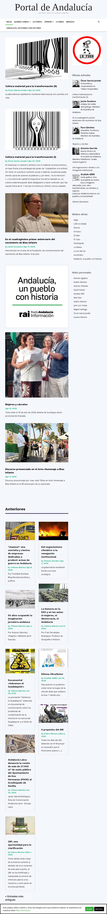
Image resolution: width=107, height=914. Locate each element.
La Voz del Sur (80, 251)
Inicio (9, 22)
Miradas (70, 22)
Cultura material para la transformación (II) (31, 86)
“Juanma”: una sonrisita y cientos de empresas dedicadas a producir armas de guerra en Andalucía (20, 555)
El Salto (77, 235)
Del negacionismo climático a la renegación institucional (51, 552)
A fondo (60, 22)
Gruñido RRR (79, 294)
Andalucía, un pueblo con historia (23, 28)
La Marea (78, 247)
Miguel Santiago (80, 309)
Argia (76, 220)
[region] (87, 50)
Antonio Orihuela (81, 286)
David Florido (79, 290)
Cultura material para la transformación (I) (30, 157)
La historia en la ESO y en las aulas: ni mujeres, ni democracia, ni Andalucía (52, 615)
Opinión (48, 22)
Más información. (23, 910)
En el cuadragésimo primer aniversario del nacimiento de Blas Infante (30, 241)
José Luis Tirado (80, 305)
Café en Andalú (80, 224)
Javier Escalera (15, 247)
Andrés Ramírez (80, 282)
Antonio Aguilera (81, 278)
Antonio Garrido (51, 561)
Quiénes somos (21, 22)
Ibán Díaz (78, 297)
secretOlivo (78, 255)
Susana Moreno (80, 317)
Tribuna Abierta (18, 567)
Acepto (89, 909)
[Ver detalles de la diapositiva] (87, 50)
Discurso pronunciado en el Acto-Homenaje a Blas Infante (34, 471)
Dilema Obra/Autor (52, 674)
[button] (99, 22)
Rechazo (99, 909)
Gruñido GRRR (50, 678)
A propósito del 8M (52, 729)
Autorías (37, 22)
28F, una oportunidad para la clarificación (19, 844)
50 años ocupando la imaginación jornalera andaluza (20, 618)
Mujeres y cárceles (16, 404)
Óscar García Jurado (17, 90)
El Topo (77, 239)
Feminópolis (79, 243)
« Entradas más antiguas (14, 898)
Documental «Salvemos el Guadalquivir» (16, 683)
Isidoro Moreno (18, 852)
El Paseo (77, 231)
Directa (77, 227)
